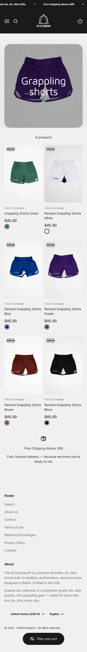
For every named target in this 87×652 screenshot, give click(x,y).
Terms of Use (14, 527)
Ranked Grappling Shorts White (62, 215)
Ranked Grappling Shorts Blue (22, 311)
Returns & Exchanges (19, 535)
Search (9, 504)
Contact (10, 519)
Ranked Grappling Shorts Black (62, 407)
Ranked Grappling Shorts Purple (62, 311)
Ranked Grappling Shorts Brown (22, 407)
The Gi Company (14, 208)
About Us (11, 512)
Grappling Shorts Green (21, 213)
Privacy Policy (14, 543)
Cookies (10, 550)
